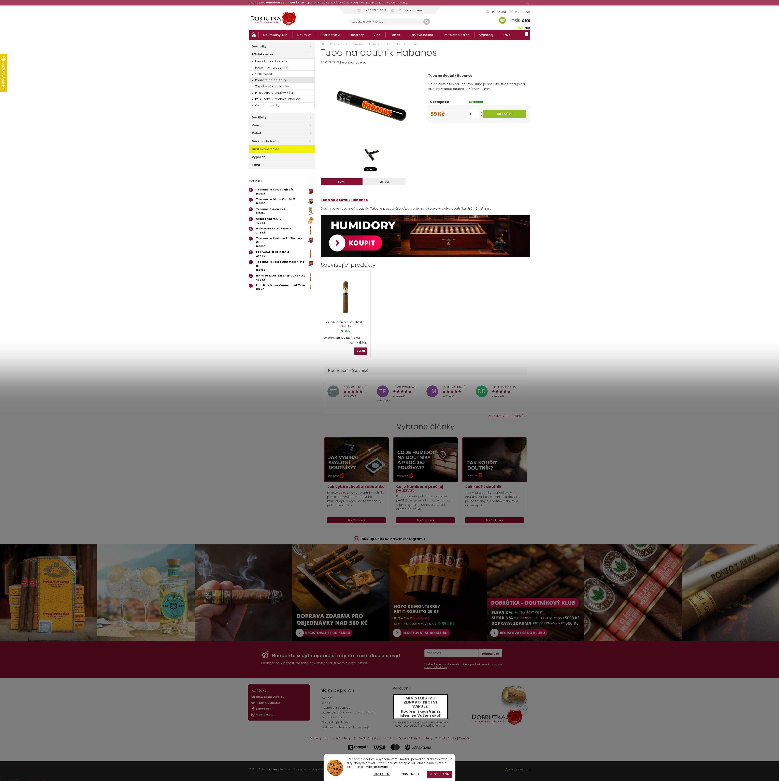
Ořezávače (263, 74)
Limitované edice (456, 35)
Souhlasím (442, 774)
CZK (520, 28)
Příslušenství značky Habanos (278, 99)
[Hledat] (426, 21)
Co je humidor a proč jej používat (419, 488)
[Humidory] (425, 236)
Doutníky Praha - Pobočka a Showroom (349, 712)
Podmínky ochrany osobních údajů (346, 727)
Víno (376, 35)
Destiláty (357, 35)
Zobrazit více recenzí (505, 415)
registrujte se (313, 2)
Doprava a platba (334, 717)
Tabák (395, 35)
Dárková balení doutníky (415, 738)
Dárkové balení (421, 35)
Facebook (263, 708)
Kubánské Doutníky (337, 738)
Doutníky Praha (445, 738)
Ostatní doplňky (267, 105)
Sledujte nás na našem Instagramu (393, 539)
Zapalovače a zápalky (272, 86)
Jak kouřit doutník (483, 486)
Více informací (377, 767)
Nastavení (381, 774)
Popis (341, 181)
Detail (360, 351)
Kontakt (327, 698)
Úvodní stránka (253, 35)
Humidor (390, 738)
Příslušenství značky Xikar (274, 93)
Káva (507, 35)
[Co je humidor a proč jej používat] (425, 459)
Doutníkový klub (275, 35)
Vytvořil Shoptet (519, 769)
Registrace (522, 12)
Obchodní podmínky (336, 722)
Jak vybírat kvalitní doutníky (355, 486)
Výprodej (486, 35)
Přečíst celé (356, 520)
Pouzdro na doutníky (271, 80)
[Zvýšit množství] (481, 112)
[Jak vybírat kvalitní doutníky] (356, 459)
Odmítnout (410, 774)
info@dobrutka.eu (270, 697)
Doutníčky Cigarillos (367, 738)
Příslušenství (330, 35)
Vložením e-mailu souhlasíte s (463, 666)
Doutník (464, 738)
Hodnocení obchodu (336, 708)
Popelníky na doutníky (272, 68)
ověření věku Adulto (33, 779)
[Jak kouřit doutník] (494, 459)
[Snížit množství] (481, 116)
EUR (527, 28)
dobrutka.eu (265, 714)
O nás (326, 703)
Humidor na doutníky (271, 61)
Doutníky (304, 35)
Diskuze (385, 181)
